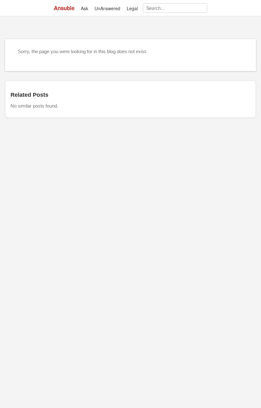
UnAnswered (107, 8)
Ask (84, 8)
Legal (132, 8)
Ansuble (64, 8)
